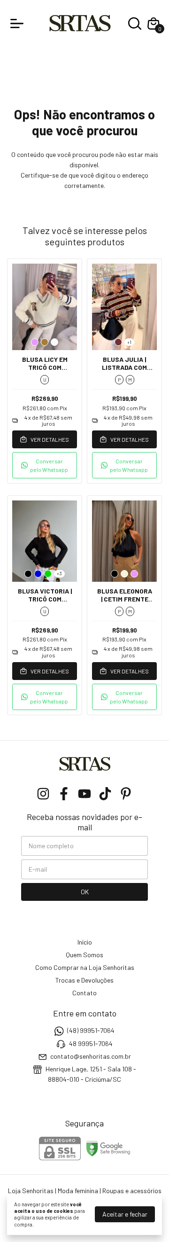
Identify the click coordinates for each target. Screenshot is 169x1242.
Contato (84, 993)
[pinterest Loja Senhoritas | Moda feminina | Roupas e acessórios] (125, 793)
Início (84, 942)
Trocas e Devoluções (84, 980)
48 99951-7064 (91, 1043)
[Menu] (19, 23)
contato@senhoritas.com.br (90, 1056)
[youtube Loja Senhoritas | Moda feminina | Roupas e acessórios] (84, 793)
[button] (44, 465)
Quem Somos (84, 955)
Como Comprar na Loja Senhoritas (84, 967)
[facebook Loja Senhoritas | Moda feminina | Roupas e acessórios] (64, 793)
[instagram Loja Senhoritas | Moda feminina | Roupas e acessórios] (43, 793)
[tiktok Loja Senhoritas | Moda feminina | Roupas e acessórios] (105, 793)
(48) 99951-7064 (91, 1030)
